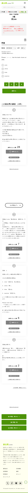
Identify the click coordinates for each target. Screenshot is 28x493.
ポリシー (18, 474)
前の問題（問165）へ (14, 416)
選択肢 (3, 48)
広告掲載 (18, 468)
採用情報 (5, 471)
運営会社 (5, 468)
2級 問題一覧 (14, 422)
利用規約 (5, 474)
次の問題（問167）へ (14, 428)
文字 (18, 48)
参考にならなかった (14, 157)
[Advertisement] (14, 184)
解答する (14, 91)
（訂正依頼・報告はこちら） (7, 53)
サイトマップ (6, 476)
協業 (17, 471)
